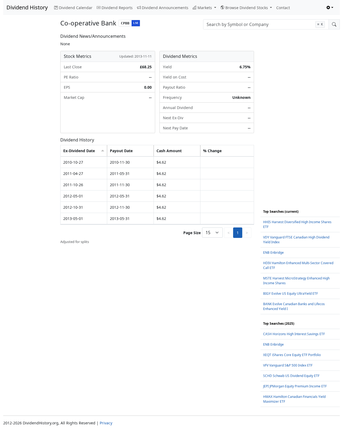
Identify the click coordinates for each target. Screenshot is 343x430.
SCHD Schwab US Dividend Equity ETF (291, 375)
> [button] (247, 232)
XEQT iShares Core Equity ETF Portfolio (292, 355)
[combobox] (266, 24)
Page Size (192, 232)
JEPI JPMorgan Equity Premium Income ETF (295, 386)
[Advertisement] (28, 114)
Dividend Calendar (75, 7)
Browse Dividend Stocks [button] (247, 7)
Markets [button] (205, 7)
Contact (283, 7)
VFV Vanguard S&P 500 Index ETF (287, 365)
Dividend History (27, 7)
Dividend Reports (117, 7)
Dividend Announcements (165, 7)
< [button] (229, 232)
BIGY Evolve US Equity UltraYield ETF (290, 293)
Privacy (106, 422)
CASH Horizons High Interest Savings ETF (294, 334)
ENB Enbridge (273, 252)
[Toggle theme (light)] (329, 8)
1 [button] (238, 232)
